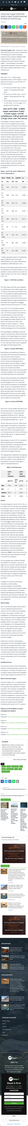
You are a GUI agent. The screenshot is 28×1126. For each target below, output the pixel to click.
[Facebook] (2, 27)
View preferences (14, 1120)
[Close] (26, 1073)
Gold (21, 766)
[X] (6, 27)
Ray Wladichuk (10, 769)
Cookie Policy (10, 1124)
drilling (8, 766)
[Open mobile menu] (25, 8)
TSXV (20, 769)
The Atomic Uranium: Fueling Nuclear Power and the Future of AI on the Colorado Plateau (16, 896)
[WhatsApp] (13, 27)
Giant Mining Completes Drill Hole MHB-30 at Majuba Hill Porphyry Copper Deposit (15, 887)
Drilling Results (15, 766)
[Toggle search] (2, 9)
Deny (14, 1116)
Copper (3, 766)
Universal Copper (5, 771)
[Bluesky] (20, 27)
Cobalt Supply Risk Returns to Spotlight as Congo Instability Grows (17, 957)
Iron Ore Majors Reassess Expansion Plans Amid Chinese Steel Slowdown (16, 949)
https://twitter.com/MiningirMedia (16, 722)
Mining (3, 769)
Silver (16, 769)
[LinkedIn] (9, 27)
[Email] (17, 27)
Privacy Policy (17, 1124)
